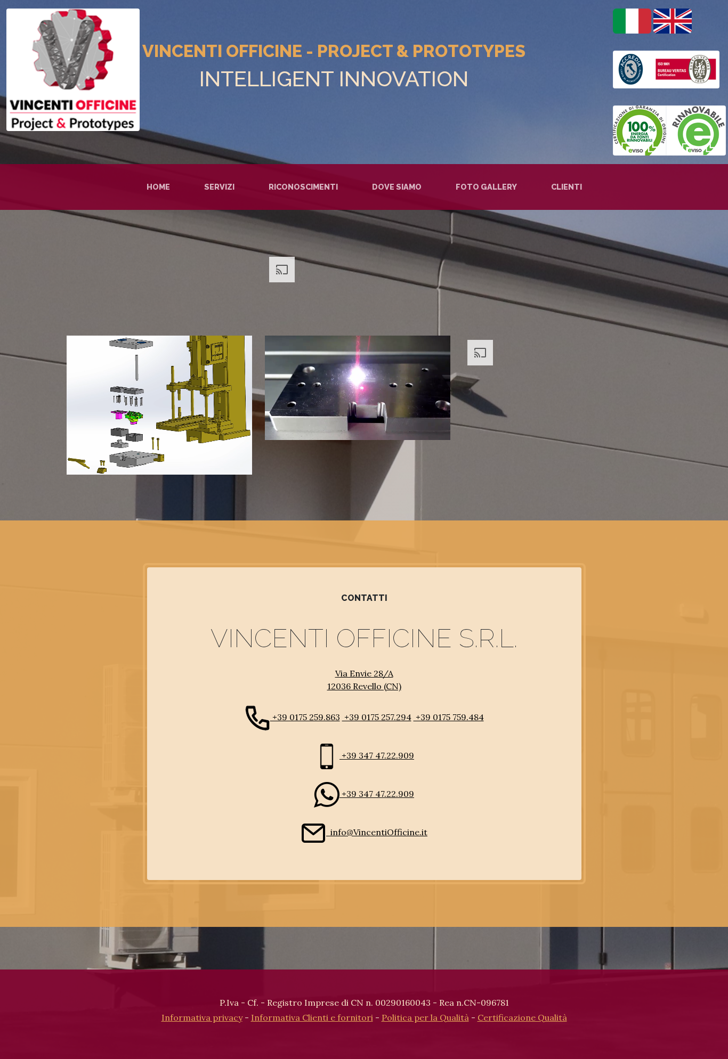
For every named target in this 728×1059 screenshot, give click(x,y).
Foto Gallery (486, 186)
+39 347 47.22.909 (376, 755)
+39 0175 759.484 (449, 717)
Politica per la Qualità (425, 1017)
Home (158, 186)
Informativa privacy (201, 1017)
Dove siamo (397, 186)
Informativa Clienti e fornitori (312, 1017)
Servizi (219, 186)
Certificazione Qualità (522, 1017)
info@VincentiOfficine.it (376, 832)
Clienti (566, 186)
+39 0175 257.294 (376, 717)
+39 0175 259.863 (305, 717)
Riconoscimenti (303, 186)
